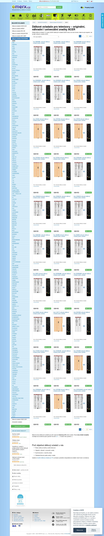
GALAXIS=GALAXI (16, 133)
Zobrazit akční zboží (20, 426)
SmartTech (14, 330)
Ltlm (13, 208)
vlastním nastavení (91, 525)
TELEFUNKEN (15, 357)
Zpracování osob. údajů (39, 520)
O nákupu (19, 1)
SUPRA (14, 339)
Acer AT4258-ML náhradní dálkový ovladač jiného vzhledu (61, 351)
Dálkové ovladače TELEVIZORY (56, 22)
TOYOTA (14, 376)
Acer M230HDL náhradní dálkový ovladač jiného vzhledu (61, 42)
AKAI (13, 50)
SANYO (14, 304)
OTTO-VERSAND (16, 262)
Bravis (13, 87)
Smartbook (14, 328)
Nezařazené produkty (19, 520)
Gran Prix (14, 144)
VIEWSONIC (15, 400)
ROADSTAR (15, 297)
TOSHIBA (14, 374)
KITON (13, 186)
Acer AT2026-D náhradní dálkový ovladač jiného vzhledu (82, 197)
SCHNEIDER (15, 317)
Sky (13, 322)
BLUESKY (14, 83)
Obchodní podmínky (18, 519)
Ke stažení (36, 517)
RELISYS (14, 293)
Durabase (14, 110)
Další (90, 36)
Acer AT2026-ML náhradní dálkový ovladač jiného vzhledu (82, 158)
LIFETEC (14, 199)
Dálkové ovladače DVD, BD (18, 31)
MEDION (14, 225)
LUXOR (14, 210)
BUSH (13, 88)
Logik (13, 204)
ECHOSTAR (15, 118)
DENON (14, 101)
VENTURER (15, 394)
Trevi (13, 378)
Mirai (13, 230)
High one (14, 157)
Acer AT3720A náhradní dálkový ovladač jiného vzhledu (61, 119)
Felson (13, 123)
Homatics (14, 164)
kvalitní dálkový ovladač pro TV (45, 458)
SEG (13, 308)
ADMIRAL (14, 44)
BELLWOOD (15, 75)
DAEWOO (14, 96)
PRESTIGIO (15, 278)
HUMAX (14, 169)
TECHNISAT (15, 352)
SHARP (14, 313)
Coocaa (14, 92)
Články (30, 1)
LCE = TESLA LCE (16, 193)
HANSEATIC (15, 153)
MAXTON (14, 223)
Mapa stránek (37, 519)
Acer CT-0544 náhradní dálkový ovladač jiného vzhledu (41, 351)
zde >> (57, 436)
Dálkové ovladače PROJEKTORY (20, 33)
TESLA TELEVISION (17, 367)
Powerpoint (14, 276)
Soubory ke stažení (18, 483)
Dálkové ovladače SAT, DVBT (19, 36)
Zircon (13, 416)
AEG (13, 46)
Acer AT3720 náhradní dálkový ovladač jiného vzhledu (81, 119)
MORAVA (14, 234)
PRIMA (14, 280)
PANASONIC (15, 267)
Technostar (14, 354)
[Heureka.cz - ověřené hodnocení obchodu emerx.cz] (20, 500)
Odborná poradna (17, 479)
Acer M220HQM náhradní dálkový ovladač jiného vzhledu (82, 42)
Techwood (14, 355)
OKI (13, 249)
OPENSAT (14, 252)
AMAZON (14, 57)
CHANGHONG (15, 173)
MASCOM (14, 217)
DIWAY (14, 109)
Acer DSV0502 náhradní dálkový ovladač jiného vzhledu (82, 312)
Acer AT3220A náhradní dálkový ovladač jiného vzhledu (41, 158)
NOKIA (14, 241)
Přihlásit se (75, 1)
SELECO (14, 309)
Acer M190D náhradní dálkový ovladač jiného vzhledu (40, 312)
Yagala (13, 414)
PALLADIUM (15, 265)
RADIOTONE (15, 291)
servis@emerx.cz (45, 1)
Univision (14, 392)
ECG (13, 114)
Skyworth (14, 324)
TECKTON (14, 348)
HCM (13, 155)
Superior (14, 337)
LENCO (14, 195)
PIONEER (14, 273)
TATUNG (14, 344)
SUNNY (14, 335)
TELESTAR (15, 359)
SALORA (14, 300)
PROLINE (14, 284)
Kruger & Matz (15, 190)
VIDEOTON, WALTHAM (17, 398)
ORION (14, 258)
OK (13, 245)
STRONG (14, 333)
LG (12, 197)
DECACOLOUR (15, 98)
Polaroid (14, 274)
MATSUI (14, 221)
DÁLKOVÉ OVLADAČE (42, 22)
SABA (13, 298)
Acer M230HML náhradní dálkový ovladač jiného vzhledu (41, 42)
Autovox (14, 66)
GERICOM (14, 134)
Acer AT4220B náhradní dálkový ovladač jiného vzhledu (82, 351)
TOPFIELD (14, 372)
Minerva (14, 228)
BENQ (13, 77)
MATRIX (14, 219)
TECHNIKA (15, 350)
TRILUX (14, 379)
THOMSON (15, 370)
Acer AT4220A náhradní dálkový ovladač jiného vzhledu (82, 81)
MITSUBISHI (15, 232)
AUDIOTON (15, 64)
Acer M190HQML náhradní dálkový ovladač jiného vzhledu (62, 274)
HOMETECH (15, 166)
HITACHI (14, 162)
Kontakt (14, 1)
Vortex (13, 405)
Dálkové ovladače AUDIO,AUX (19, 26)
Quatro (13, 287)
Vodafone (14, 403)
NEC (13, 238)
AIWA (13, 48)
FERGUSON (15, 125)
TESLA (14, 361)
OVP (13, 263)
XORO (13, 413)
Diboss (13, 105)
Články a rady (16, 489)
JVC (13, 182)
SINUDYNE (15, 320)
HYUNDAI (14, 171)
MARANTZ (14, 215)
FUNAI (13, 129)
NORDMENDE (15, 243)
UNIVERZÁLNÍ (15, 390)
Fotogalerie (16, 486)
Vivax (13, 402)
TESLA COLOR (16, 363)
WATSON (14, 409)
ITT (13, 179)
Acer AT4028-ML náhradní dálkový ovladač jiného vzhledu (41, 390)
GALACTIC (14, 131)
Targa (13, 343)
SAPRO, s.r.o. (15, 306)
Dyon (13, 112)
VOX (13, 407)
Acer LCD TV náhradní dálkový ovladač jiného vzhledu (61, 312)
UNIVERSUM (15, 389)
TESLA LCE (15, 365)
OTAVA (14, 260)
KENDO (14, 184)
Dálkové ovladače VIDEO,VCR (19, 419)
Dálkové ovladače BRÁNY (18, 28)
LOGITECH (14, 206)
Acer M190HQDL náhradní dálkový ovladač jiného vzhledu (41, 81)
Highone (14, 158)
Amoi (13, 59)
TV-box (14, 383)
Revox (13, 295)
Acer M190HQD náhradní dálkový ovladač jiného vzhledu (61, 81)
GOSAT (14, 142)
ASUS (13, 63)
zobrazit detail (36, 70)
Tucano (14, 381)
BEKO (13, 74)
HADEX (14, 147)
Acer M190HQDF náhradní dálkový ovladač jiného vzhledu (82, 274)
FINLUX (14, 127)
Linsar (13, 201)
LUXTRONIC (15, 212)
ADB (13, 42)
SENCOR (14, 311)
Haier (13, 149)
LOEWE (14, 203)
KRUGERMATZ (16, 192)
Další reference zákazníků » (20, 465)
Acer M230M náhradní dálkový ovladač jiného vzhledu (60, 235)
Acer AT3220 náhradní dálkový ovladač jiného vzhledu (61, 158)
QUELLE (14, 289)
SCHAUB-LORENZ (16, 315)
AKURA (14, 52)
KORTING (14, 188)
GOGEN (14, 136)
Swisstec (14, 341)
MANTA (14, 214)
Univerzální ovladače (17, 422)
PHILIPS (14, 269)
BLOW (13, 81)
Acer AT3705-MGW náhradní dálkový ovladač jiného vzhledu (83, 390)
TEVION (14, 368)
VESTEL (14, 396)
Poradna (25, 1)
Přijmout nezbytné (93, 530)
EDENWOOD (15, 116)
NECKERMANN (16, 239)
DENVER (14, 103)
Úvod (34, 22)
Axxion (13, 68)
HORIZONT (15, 168)
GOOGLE (14, 138)
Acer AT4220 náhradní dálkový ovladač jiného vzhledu (40, 119)
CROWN (14, 94)
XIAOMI (14, 411)
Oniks (13, 250)
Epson (13, 120)
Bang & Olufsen (16, 70)
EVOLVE (14, 122)
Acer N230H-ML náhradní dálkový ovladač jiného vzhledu (41, 235)
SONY (13, 331)
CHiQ (13, 175)
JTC (13, 180)
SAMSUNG (15, 302)
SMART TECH (15, 326)
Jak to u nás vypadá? (19, 517)
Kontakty (16, 514)
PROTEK (14, 286)
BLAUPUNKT (15, 79)
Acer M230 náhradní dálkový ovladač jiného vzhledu (40, 274)
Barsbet (14, 72)
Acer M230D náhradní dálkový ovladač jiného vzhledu (81, 235)
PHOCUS (14, 271)
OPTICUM (14, 254)
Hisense (14, 160)
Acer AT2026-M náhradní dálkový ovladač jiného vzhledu (41, 197)
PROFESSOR (15, 282)
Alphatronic (14, 55)
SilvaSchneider (15, 319)
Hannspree (14, 151)
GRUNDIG (14, 146)
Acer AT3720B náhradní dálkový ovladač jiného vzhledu (61, 390)
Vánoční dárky (16, 476)
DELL (13, 99)
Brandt (13, 85)
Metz (13, 227)
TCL (13, 346)
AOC (13, 61)
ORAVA (14, 256)
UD (13, 385)
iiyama (13, 177)
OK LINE (14, 247)
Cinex (13, 90)
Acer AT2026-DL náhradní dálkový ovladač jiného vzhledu (61, 197)
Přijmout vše (80, 530)
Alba (13, 53)
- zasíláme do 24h (21, 470)
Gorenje (14, 140)
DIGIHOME (15, 107)
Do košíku (48, 76)
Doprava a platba (18, 516)
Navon (13, 236)
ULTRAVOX (15, 387)
